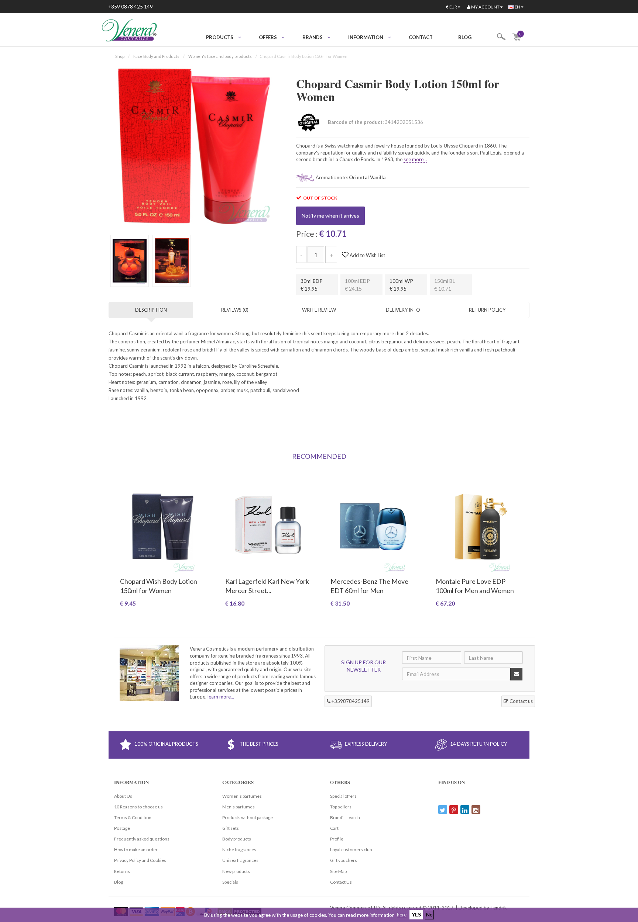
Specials (230, 882)
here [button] (402, 915)
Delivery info (403, 310)
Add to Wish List (367, 255)
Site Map (338, 871)
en (517, 6)
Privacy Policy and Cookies (140, 860)
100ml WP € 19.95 (401, 285)
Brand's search (345, 817)
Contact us (520, 701)
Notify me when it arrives (330, 215)
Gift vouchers (343, 860)
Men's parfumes (238, 807)
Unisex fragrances (240, 860)
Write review (319, 310)
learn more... (220, 697)
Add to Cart (163, 616)
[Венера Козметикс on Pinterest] (453, 809)
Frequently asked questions (141, 839)
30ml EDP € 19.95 (312, 285)
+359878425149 (350, 701)
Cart (334, 828)
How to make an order (136, 849)
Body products (236, 839)
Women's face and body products (220, 56)
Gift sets (230, 828)
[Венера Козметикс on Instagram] (475, 809)
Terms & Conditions (134, 817)
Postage (122, 828)
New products (236, 871)
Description (151, 310)
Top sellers (340, 807)
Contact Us (341, 882)
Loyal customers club (351, 849)
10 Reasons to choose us (138, 807)
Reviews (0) (234, 310)
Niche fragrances (239, 849)
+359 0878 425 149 (131, 7)
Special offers (343, 796)
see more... (415, 159)
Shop (119, 56)
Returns (122, 871)
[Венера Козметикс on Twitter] (442, 809)
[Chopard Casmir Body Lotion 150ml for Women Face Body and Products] (193, 145)
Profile (336, 839)
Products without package (247, 817)
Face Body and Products (156, 56)
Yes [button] (416, 914)
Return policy (487, 310)
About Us (123, 796)
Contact (421, 37)
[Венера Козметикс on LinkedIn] (464, 809)
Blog (464, 37)
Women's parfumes (242, 796)
